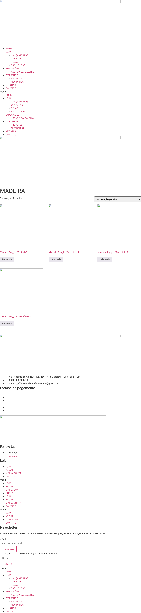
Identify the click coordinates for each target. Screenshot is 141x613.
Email (3, 539)
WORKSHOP (12, 75)
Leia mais (7, 259)
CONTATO (11, 88)
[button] (70, 91)
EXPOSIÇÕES (12, 68)
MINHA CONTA (13, 473)
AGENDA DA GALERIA (22, 71)
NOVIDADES (17, 81)
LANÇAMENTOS (19, 55)
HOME (9, 48)
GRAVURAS (17, 58)
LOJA (8, 52)
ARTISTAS (11, 85)
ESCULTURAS (18, 65)
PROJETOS (16, 78)
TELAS (14, 61)
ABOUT (9, 469)
